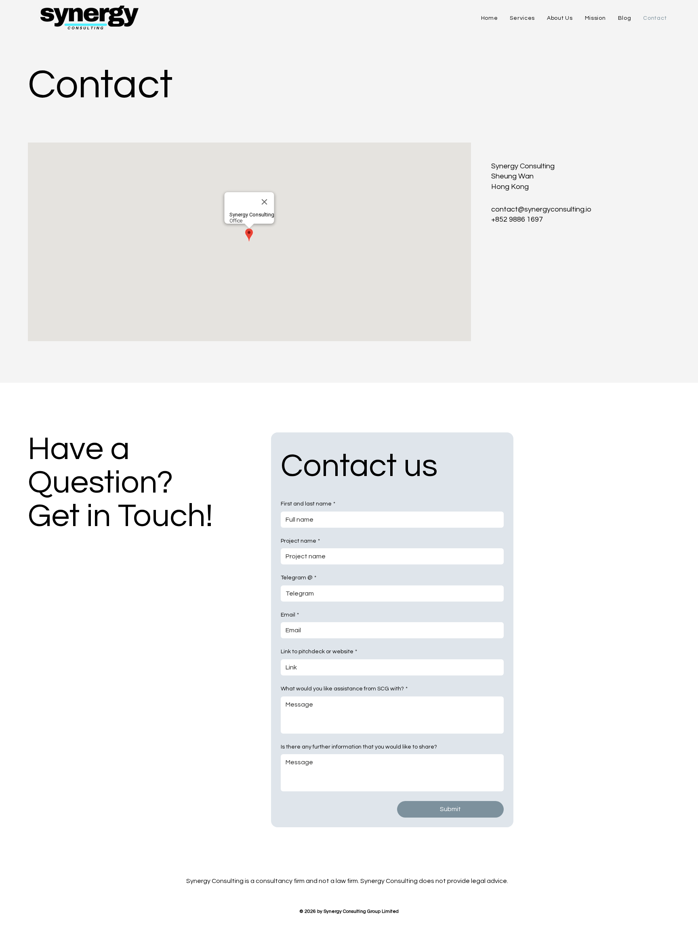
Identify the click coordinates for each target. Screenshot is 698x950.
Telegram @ (298, 578)
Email (290, 615)
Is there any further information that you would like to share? (359, 747)
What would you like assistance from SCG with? (344, 689)
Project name (300, 541)
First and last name (308, 504)
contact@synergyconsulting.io (541, 209)
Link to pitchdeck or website (319, 651)
